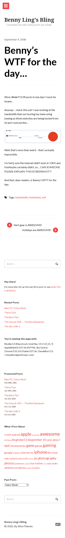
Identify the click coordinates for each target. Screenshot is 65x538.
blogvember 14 (37, 439)
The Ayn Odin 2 (12, 326)
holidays (16, 453)
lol (52, 452)
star (32, 463)
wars (55, 463)
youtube (36, 468)
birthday (7, 440)
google (8, 452)
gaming (49, 445)
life (49, 452)
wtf (44, 197)
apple (26, 434)
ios (32, 452)
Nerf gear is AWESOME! (28, 225)
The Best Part (11, 317)
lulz (56, 452)
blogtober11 (19, 439)
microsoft (23, 458)
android (16, 434)
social (27, 464)
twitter (39, 463)
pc (35, 458)
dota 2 (56, 439)
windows (9, 467)
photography (47, 458)
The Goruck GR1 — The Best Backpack (24, 321)
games (38, 445)
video (49, 463)
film (24, 446)
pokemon (19, 463)
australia (35, 435)
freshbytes (35, 197)
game (30, 445)
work (28, 468)
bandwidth (21, 197)
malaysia (14, 458)
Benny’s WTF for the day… (30, 61)
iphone (40, 451)
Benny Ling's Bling (29, 20)
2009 (8, 435)
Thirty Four (10, 312)
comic (49, 439)
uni (45, 464)
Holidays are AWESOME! (36, 230)
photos (9, 463)
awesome (50, 434)
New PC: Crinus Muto (15, 308)
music (31, 459)
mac (6, 458)
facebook (16, 445)
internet (25, 452)
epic (7, 445)
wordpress (20, 467)
